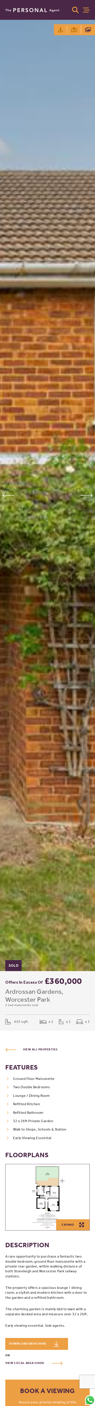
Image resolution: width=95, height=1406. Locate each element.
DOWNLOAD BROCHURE (28, 1344)
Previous (8, 495)
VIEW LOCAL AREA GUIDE (25, 1363)
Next (87, 495)
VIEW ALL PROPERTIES (40, 1049)
